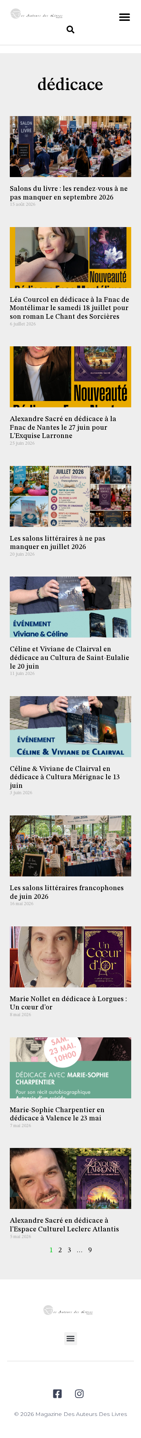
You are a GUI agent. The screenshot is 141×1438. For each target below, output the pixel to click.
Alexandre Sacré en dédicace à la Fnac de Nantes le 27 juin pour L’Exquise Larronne (63, 428)
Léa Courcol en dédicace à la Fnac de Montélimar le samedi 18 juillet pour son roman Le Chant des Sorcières (69, 308)
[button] (124, 17)
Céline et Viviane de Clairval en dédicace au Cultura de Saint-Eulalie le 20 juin (69, 658)
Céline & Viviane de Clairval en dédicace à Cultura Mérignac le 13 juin (65, 777)
